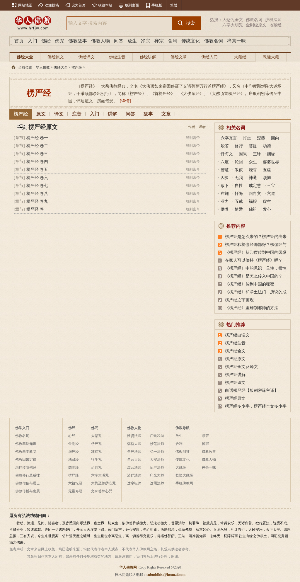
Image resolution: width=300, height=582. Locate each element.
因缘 (225, 178)
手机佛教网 (184, 483)
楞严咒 (96, 444)
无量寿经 (75, 491)
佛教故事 (77, 40)
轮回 (239, 162)
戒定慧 (255, 185)
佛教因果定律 (25, 459)
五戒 (239, 201)
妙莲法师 (157, 444)
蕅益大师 (134, 444)
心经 (71, 436)
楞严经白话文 (237, 335)
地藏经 (275, 25)
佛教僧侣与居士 (27, 483)
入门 (32, 40)
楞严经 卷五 (37, 169)
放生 (132, 40)
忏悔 (239, 193)
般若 (225, 146)
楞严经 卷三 (37, 154)
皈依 (239, 170)
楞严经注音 (235, 343)
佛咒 (59, 40)
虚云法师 (134, 467)
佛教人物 (100, 40)
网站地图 (25, 5)
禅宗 (159, 40)
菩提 (253, 146)
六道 (271, 193)
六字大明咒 (232, 25)
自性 (239, 185)
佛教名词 (254, 20)
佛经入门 (209, 57)
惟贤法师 (134, 436)
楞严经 (76, 67)
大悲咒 (96, 436)
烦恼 (267, 178)
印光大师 (157, 475)
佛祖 (253, 209)
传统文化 (190, 40)
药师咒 (96, 467)
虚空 (267, 201)
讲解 (112, 113)
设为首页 (78, 5)
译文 (59, 113)
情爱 (239, 209)
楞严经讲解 (235, 374)
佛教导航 (182, 428)
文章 (166, 113)
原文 (41, 113)
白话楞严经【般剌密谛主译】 (251, 390)
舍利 (172, 40)
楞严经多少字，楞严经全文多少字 (256, 406)
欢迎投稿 (52, 5)
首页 (19, 40)
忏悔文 (227, 154)
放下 (225, 185)
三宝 (271, 185)
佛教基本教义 (25, 452)
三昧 (257, 154)
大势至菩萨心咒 (103, 483)
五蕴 (267, 170)
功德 (267, 146)
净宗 (145, 40)
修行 (239, 146)
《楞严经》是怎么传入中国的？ (253, 276)
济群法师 (273, 20)
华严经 (73, 452)
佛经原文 (55, 57)
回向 (275, 138)
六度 (225, 162)
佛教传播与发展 (27, 491)
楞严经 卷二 (37, 146)
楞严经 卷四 (37, 161)
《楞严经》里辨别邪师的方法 (251, 308)
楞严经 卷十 (37, 209)
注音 (76, 113)
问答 (118, 40)
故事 (148, 113)
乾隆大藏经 (271, 61)
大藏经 (240, 57)
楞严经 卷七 (37, 185)
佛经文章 (179, 57)
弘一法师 (157, 452)
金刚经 (73, 444)
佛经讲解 (148, 57)
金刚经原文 (256, 25)
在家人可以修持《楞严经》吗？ (253, 260)
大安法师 (157, 459)
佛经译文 (86, 57)
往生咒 (96, 459)
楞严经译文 (235, 382)
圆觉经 (73, 467)
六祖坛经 (75, 483)
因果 (243, 154)
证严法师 (157, 467)
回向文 (255, 193)
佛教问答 (182, 452)
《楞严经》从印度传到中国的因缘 (256, 252)
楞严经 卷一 (37, 138)
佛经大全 (25, 57)
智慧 (225, 170)
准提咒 (96, 452)
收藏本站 (105, 5)
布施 (225, 193)
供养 (225, 209)
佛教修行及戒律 (27, 475)
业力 (225, 201)
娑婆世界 (271, 162)
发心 (267, 209)
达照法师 (157, 483)
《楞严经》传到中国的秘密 (249, 284)
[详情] (125, 101)
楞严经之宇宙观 (239, 300)
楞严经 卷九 (37, 201)
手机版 (156, 5)
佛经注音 (117, 57)
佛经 (46, 40)
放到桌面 (132, 5)
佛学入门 (22, 428)
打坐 (247, 138)
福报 (253, 201)
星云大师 (134, 459)
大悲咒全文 (232, 20)
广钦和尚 (157, 436)
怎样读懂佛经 (25, 467)
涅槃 (261, 138)
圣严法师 (134, 452)
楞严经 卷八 (37, 193)
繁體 (173, 5)
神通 (253, 178)
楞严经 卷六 (37, 178)
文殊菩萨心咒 (101, 491)
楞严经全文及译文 (241, 367)
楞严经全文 (235, 351)
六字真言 (229, 138)
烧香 (253, 170)
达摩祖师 (134, 483)
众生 (253, 162)
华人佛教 (43, 67)
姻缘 (271, 154)
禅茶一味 (236, 40)
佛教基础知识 (25, 444)
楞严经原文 (235, 359)
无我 (239, 178)
